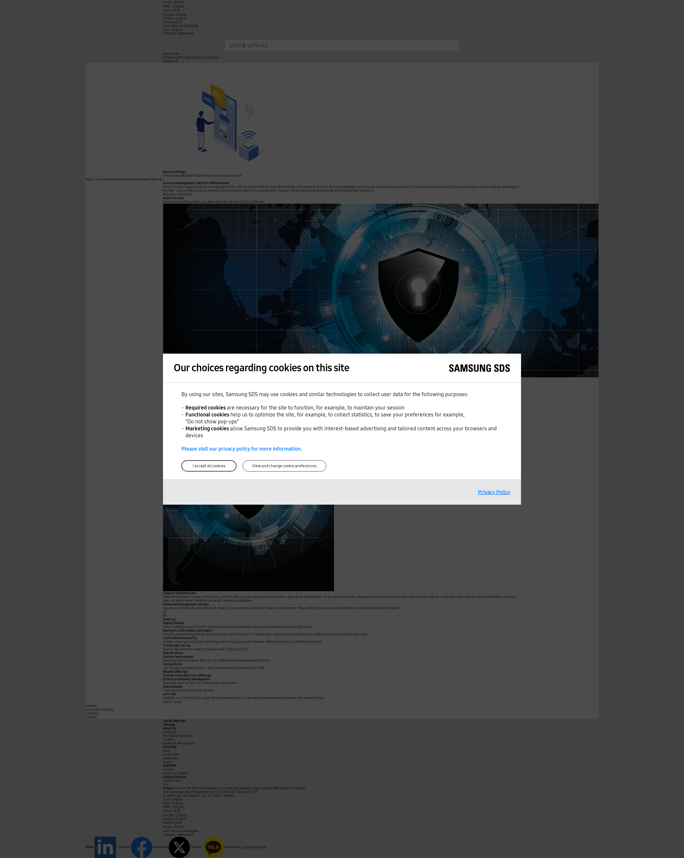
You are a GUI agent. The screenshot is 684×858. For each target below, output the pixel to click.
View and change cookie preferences (284, 465)
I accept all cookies (209, 465)
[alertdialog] (342, 429)
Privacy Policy (494, 492)
